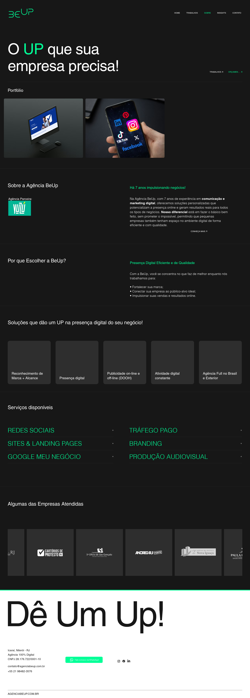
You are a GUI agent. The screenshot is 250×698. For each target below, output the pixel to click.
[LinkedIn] (128, 661)
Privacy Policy (146, 656)
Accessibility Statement (152, 665)
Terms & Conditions (150, 660)
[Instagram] (119, 661)
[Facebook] (123, 661)
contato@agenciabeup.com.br (26, 666)
